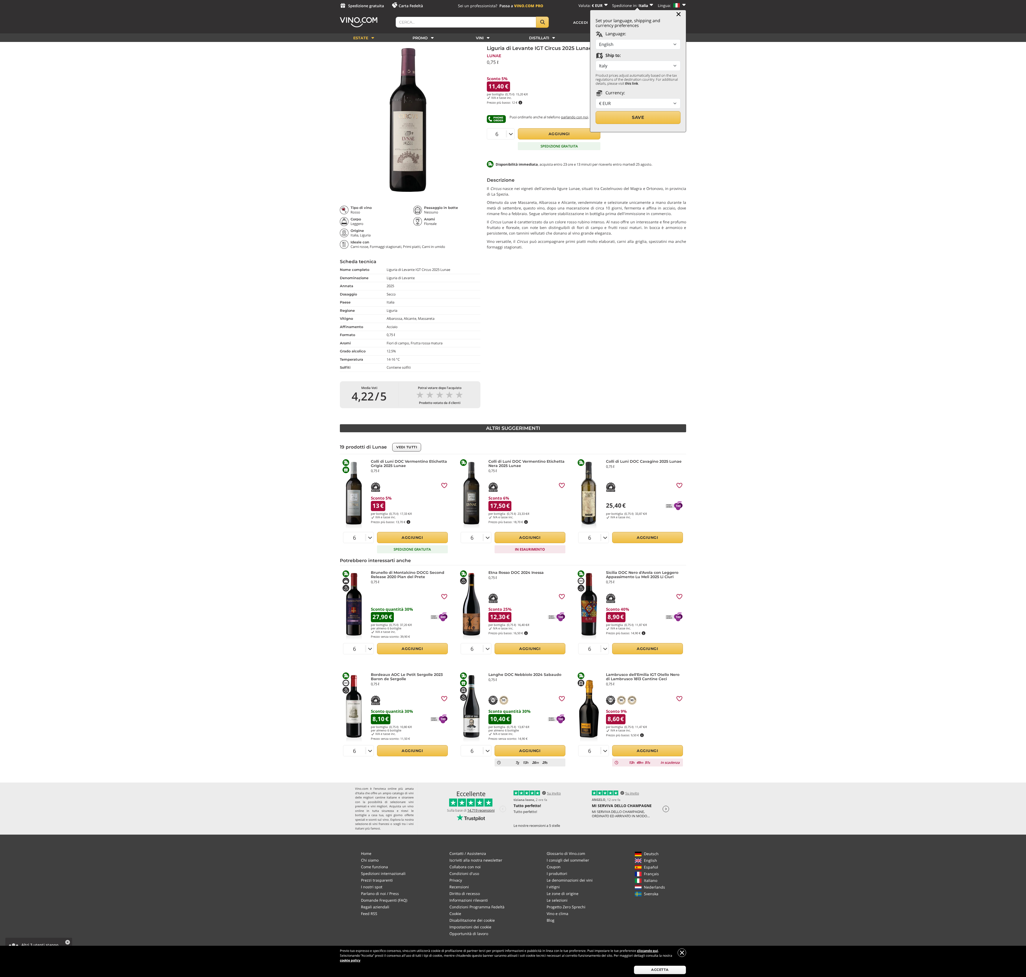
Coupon (554, 866)
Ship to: (612, 55)
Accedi (580, 22)
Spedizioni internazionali (383, 873)
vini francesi (380, 824)
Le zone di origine (562, 893)
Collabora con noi (465, 866)
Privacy (455, 880)
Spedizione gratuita (366, 5)
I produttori (557, 873)
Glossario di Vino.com (566, 853)
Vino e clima (557, 913)
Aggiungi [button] (559, 133)
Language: (615, 34)
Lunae (494, 55)
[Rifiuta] (682, 952)
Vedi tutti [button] (406, 447)
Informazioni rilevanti (468, 900)
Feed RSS (369, 913)
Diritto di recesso (464, 893)
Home (366, 853)
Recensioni (459, 886)
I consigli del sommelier (568, 860)
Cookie (455, 913)
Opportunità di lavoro (468, 933)
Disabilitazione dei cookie (472, 920)
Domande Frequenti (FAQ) (384, 900)
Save (638, 117)
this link (631, 83)
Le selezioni (557, 900)
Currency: (614, 93)
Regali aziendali (375, 906)
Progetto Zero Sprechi (566, 906)
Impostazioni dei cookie (470, 926)
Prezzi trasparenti (377, 880)
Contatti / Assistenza (467, 853)
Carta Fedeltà (411, 5)
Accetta (660, 970)
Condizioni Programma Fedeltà (476, 906)
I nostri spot (371, 886)
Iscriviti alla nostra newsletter (475, 860)
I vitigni (553, 886)
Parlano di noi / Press (380, 893)
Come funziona (374, 866)
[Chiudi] (679, 14)
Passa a (521, 5)
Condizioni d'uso (464, 873)
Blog (550, 920)
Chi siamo (370, 860)
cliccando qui (647, 950)
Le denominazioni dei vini (570, 880)
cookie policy (350, 960)
